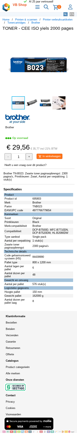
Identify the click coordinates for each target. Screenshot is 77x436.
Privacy (10, 401)
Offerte (10, 354)
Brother (35, 22)
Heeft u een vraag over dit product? (25, 165)
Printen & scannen (26, 19)
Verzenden (12, 335)
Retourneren (13, 348)
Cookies (10, 408)
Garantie (11, 341)
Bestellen (11, 322)
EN (72, 14)
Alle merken (13, 373)
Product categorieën (18, 367)
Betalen (10, 328)
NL (65, 14)
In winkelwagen (51, 156)
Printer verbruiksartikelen (57, 19)
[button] (71, 38)
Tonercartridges (16, 22)
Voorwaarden (13, 414)
